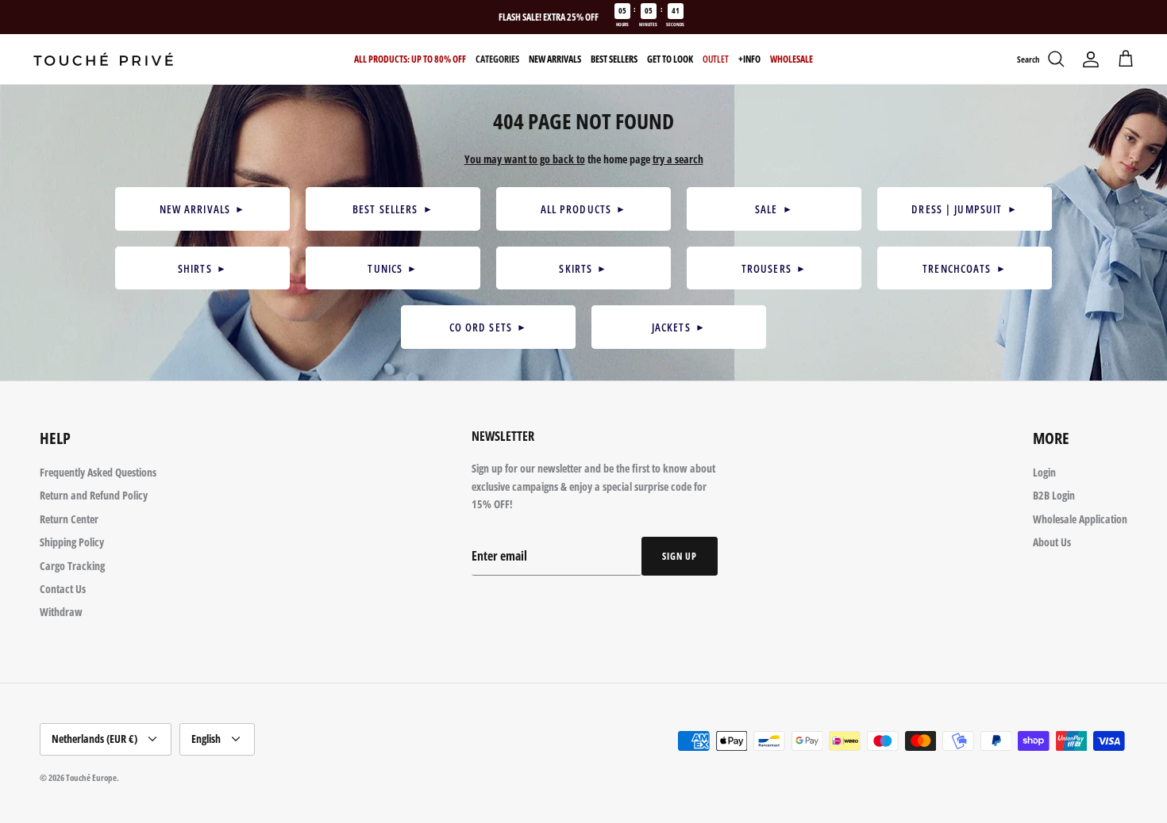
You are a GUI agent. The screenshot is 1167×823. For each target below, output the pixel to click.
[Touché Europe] (103, 59)
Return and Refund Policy (94, 495)
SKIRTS (583, 268)
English (206, 738)
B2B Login (1054, 495)
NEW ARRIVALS (203, 208)
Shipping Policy (72, 541)
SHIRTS (202, 268)
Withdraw (61, 611)
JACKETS (679, 327)
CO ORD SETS (488, 327)
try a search (678, 159)
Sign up (679, 556)
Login (1044, 472)
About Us (1052, 541)
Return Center (69, 518)
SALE (774, 208)
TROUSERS (774, 268)
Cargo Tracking (72, 565)
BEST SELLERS (392, 208)
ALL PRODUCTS (584, 208)
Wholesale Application (1080, 518)
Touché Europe (91, 777)
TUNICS (393, 268)
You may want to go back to (524, 159)
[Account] (1090, 59)
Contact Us (63, 588)
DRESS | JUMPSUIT (964, 208)
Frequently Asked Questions (98, 472)
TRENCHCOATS (964, 268)
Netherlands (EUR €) (94, 738)
